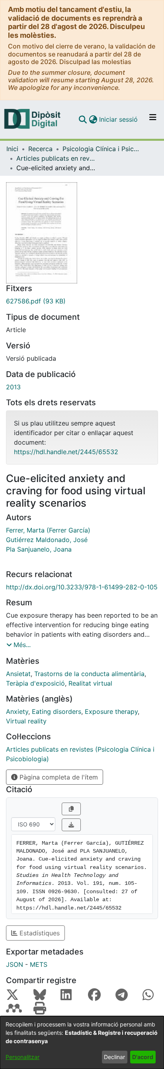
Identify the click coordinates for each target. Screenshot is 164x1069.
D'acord (142, 1056)
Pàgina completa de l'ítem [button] (58, 777)
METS (38, 964)
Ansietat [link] (18, 674)
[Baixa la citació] (71, 824)
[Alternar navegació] (153, 119)
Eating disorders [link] (56, 711)
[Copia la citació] (71, 809)
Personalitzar (22, 1056)
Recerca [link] (40, 149)
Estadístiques (39, 933)
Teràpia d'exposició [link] (35, 683)
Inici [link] (12, 149)
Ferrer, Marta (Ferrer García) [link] (48, 530)
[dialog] (82, 1042)
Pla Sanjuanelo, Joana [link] (39, 549)
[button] (83, 119)
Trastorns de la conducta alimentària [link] (89, 674)
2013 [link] (13, 387)
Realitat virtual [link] (90, 683)
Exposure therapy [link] (111, 711)
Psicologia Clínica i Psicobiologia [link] (102, 149)
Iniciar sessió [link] (119, 119)
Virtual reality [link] (26, 721)
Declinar (114, 1056)
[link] (82, 301)
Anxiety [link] (17, 711)
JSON (14, 964)
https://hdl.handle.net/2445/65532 (66, 452)
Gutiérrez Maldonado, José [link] (47, 540)
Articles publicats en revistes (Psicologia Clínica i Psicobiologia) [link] (56, 158)
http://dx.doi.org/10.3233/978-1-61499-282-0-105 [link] (82, 587)
